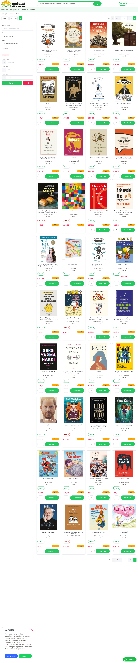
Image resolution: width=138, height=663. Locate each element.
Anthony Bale (73, 54)
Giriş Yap (132, 4)
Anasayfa (4, 10)
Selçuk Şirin (98, 107)
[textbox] (17, 51)
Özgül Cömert (99, 161)
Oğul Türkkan (124, 107)
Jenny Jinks (48, 482)
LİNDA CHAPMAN (124, 429)
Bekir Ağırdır (48, 536)
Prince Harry (48, 429)
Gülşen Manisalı (99, 536)
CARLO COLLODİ (73, 161)
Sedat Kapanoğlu (98, 322)
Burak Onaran (48, 214)
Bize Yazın (131, 659)
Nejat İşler (48, 107)
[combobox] (17, 51)
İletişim (32, 10)
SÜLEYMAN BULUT (124, 54)
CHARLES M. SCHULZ (124, 268)
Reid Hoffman (124, 322)
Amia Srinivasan (48, 375)
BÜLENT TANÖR (99, 54)
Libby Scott (73, 429)
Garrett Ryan (74, 107)
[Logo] (13, 3)
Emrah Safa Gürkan (99, 429)
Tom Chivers (99, 482)
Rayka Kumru (124, 161)
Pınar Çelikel (99, 375)
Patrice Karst (124, 536)
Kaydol (122, 4)
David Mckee (73, 214)
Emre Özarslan (48, 322)
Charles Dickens (124, 482)
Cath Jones (73, 482)
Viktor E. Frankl (124, 214)
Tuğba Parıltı (48, 268)
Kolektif (73, 375)
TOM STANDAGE (124, 375)
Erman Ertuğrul (48, 54)
